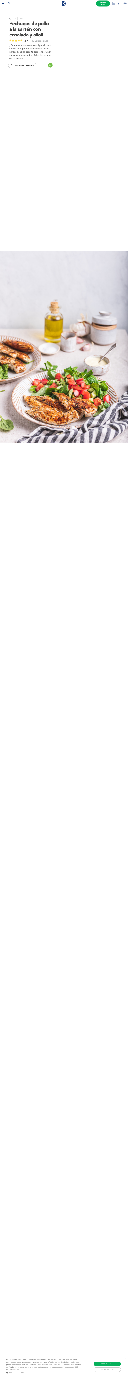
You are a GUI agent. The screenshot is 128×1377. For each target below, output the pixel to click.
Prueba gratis (103, 3)
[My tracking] (113, 3)
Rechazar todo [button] (107, 1369)
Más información (12, 1370)
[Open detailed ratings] (50, 40)
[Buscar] (9, 3)
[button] (43, 1372)
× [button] (126, 1359)
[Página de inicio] (64, 3)
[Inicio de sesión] (125, 3)
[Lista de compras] (119, 3)
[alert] (64, 1366)
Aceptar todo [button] (107, 1364)
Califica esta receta (24, 65)
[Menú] (3, 3)
